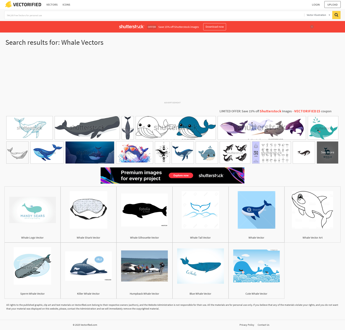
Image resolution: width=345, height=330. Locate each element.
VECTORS (52, 4)
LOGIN (316, 4)
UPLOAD (332, 4)
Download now (215, 26)
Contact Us (263, 324)
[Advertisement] (172, 75)
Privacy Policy (247, 324)
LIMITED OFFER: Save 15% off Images (256, 111)
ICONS (66, 4)
